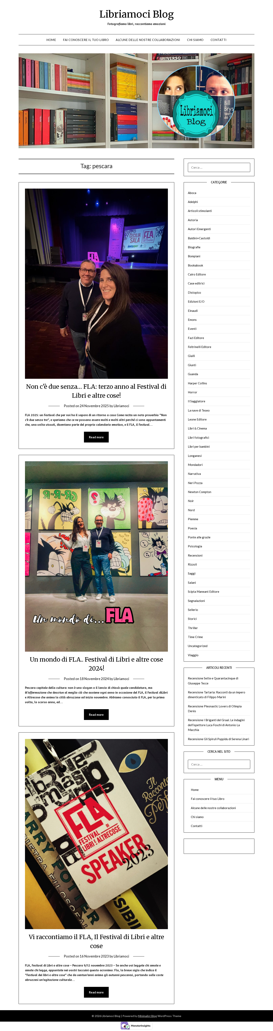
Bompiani (194, 256)
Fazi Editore (196, 338)
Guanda (193, 374)
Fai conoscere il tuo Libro (86, 40)
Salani (192, 582)
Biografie (194, 247)
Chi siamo (195, 40)
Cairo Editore (197, 274)
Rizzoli (192, 564)
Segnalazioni (196, 600)
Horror (192, 392)
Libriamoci (121, 406)
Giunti (192, 365)
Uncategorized (197, 646)
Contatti (219, 40)
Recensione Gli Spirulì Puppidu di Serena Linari (218, 739)
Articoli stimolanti (200, 211)
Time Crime (195, 637)
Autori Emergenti (199, 229)
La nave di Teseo (199, 410)
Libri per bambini (199, 446)
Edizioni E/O (196, 301)
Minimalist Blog (147, 1016)
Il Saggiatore (196, 401)
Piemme (193, 519)
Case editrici (196, 283)
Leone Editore (197, 419)
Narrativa (194, 473)
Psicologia (195, 546)
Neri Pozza (195, 483)
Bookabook (195, 265)
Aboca (192, 193)
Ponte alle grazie (199, 537)
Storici (192, 618)
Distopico (194, 292)
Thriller (193, 628)
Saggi (191, 573)
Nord (191, 510)
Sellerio (193, 609)
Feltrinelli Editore (199, 347)
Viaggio (193, 655)
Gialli (191, 356)
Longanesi (195, 455)
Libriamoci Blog (136, 14)
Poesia (192, 528)
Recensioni (195, 555)
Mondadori (195, 464)
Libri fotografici (198, 437)
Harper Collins (197, 383)
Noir (191, 501)
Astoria (193, 220)
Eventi (192, 328)
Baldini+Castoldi (199, 238)
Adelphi (193, 202)
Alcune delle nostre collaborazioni (148, 40)
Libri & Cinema (197, 428)
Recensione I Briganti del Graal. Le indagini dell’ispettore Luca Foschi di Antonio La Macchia (216, 725)
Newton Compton (199, 492)
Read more (96, 437)
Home (51, 40)
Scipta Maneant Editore (203, 591)
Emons (192, 319)
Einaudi (193, 310)
